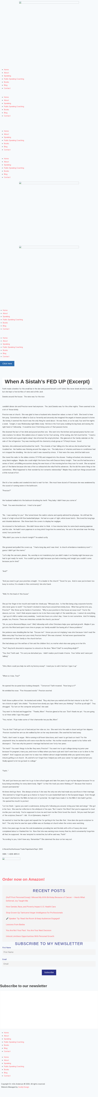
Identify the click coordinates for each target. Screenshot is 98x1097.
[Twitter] (11, 64)
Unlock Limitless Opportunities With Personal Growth (30, 936)
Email (4, 959)
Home (6, 70)
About (6, 73)
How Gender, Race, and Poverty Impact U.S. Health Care (31, 906)
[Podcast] (36, 64)
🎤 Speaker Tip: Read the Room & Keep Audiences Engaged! (33, 918)
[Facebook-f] (4, 64)
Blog (5, 85)
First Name (6, 948)
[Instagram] (17, 64)
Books (6, 82)
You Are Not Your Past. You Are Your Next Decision (28, 930)
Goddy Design (23, 1087)
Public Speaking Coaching (14, 79)
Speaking (7, 76)
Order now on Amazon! (23, 879)
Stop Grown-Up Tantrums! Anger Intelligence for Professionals (34, 912)
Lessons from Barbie (15, 924)
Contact (7, 88)
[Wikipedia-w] (43, 64)
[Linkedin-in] (24, 64)
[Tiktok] (49, 64)
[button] (49, 94)
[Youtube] (30, 64)
